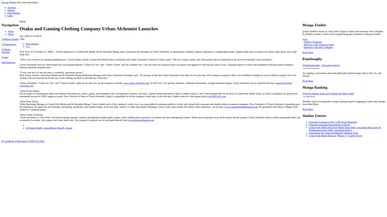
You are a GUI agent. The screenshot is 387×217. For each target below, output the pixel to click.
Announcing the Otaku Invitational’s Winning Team (333, 133)
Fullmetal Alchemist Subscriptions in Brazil (329, 125)
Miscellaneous (8, 62)
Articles (11, 10)
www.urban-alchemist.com (136, 83)
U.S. (28, 46)
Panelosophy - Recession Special (323, 65)
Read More (307, 52)
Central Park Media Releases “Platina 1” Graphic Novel (335, 135)
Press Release (13, 13)
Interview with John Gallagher (318, 47)
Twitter (5, 57)
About (11, 34)
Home (11, 31)
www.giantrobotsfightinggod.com (242, 107)
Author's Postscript (313, 42)
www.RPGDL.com (216, 96)
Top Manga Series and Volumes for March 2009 (331, 93)
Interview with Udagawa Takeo (319, 44)
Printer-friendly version (61, 128)
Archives (11, 7)
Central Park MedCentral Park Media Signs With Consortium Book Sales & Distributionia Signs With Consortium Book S (345, 129)
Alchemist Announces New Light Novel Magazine (333, 122)
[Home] (5, 2)
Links (10, 15)
